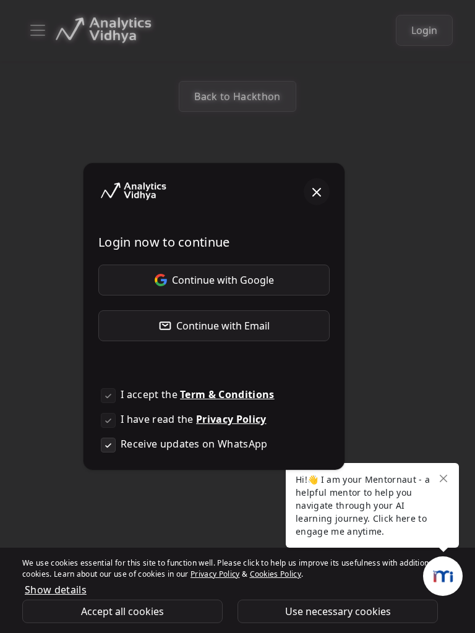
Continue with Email (223, 326)
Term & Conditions (227, 394)
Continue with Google (223, 280)
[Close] (317, 191)
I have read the (194, 419)
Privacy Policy (231, 419)
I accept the (198, 394)
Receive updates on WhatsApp (194, 444)
